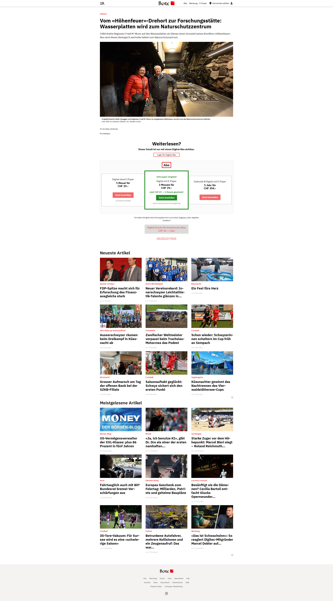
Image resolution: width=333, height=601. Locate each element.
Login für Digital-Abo (166, 154)
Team (155, 582)
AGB (187, 582)
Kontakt (147, 582)
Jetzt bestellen (123, 195)
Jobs (170, 578)
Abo (185, 3)
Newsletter (179, 578)
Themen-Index (156, 586)
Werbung (193, 3)
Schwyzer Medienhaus (174, 586)
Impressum (165, 582)
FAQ (188, 578)
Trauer (162, 578)
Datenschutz (177, 582)
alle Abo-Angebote (166, 237)
